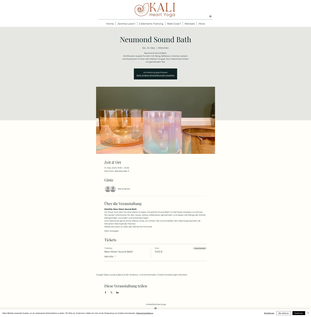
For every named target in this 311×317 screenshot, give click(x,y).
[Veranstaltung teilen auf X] (111, 292)
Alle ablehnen (283, 313)
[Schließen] (308, 313)
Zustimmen (298, 313)
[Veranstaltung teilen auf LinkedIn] (117, 292)
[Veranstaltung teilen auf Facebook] (105, 292)
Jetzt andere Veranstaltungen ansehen (155, 75)
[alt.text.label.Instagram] (210, 16)
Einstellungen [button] (269, 313)
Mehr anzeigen (111, 231)
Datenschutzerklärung (144, 313)
